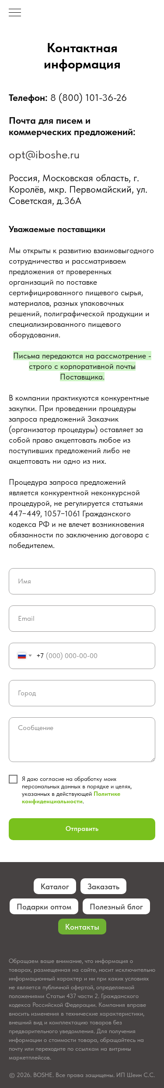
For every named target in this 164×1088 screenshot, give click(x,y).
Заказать (103, 886)
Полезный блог (116, 906)
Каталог (55, 886)
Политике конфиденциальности (71, 797)
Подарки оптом (44, 906)
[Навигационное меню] (15, 13)
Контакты (82, 926)
